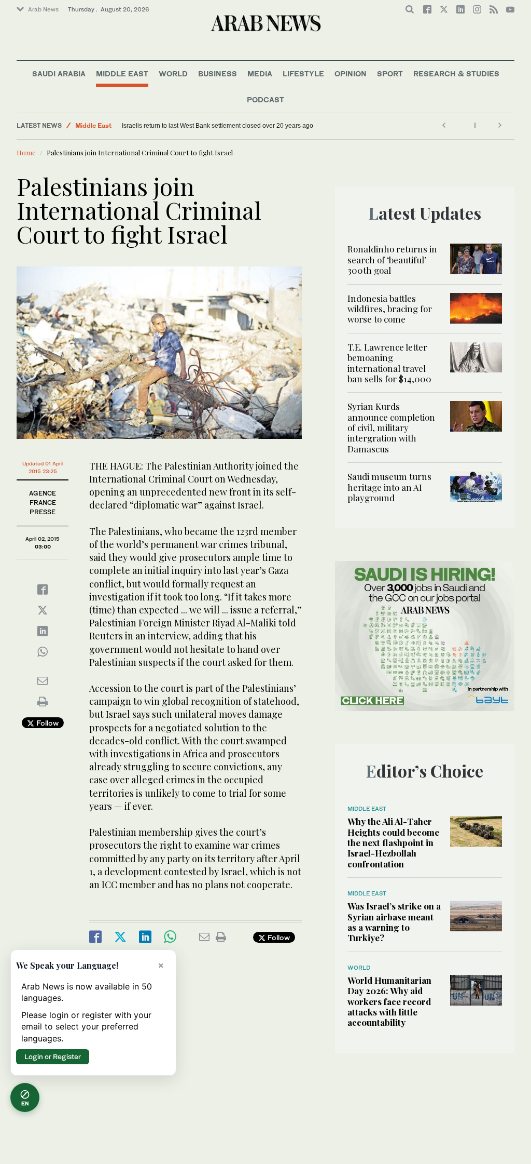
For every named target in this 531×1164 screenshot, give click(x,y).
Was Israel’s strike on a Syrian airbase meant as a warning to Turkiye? (394, 921)
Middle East (122, 73)
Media (259, 73)
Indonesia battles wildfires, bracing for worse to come (389, 308)
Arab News (43, 9)
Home (26, 152)
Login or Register (52, 1056)
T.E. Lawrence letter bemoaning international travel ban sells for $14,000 (389, 362)
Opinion (350, 73)
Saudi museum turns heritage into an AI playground (389, 487)
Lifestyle (303, 73)
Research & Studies (456, 73)
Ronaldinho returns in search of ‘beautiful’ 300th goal (392, 259)
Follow (46, 722)
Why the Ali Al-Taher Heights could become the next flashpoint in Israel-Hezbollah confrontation (393, 842)
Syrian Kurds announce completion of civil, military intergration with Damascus (391, 427)
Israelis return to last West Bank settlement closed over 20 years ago (217, 125)
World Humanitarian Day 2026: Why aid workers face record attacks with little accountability (389, 1001)
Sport (390, 73)
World (173, 73)
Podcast (265, 99)
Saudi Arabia (59, 73)
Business (217, 73)
